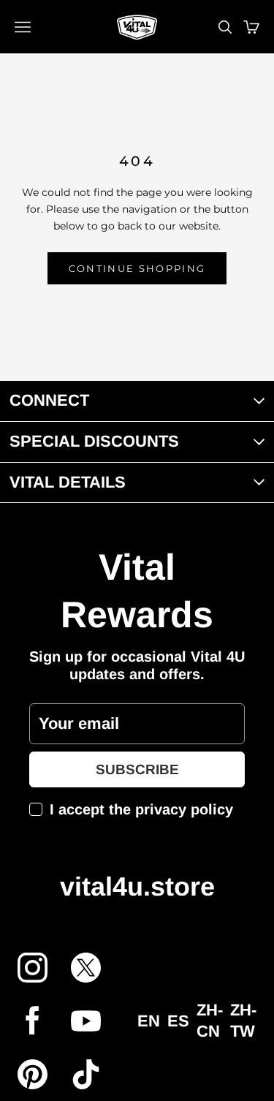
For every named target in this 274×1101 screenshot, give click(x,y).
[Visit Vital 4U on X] (86, 968)
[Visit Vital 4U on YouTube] (86, 1021)
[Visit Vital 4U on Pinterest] (32, 1074)
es (178, 1021)
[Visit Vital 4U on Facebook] (32, 1021)
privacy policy (184, 809)
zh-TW (243, 1020)
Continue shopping (137, 268)
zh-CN (210, 1020)
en (148, 1021)
